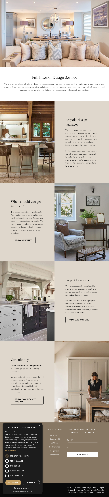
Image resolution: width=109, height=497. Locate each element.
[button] (22, 488)
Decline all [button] (31, 482)
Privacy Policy (10, 450)
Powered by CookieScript (23, 491)
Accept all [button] (13, 482)
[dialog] (23, 458)
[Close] (98, 213)
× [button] (40, 426)
